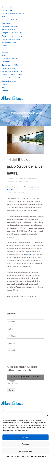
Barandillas (6, 23)
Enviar (11, 390)
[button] (47, 415)
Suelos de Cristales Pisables (11, 39)
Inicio (4, 17)
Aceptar (25, 437)
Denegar (25, 444)
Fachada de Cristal (8, 29)
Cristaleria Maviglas (32, 178)
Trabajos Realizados (9, 42)
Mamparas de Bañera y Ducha (12, 33)
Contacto (5, 52)
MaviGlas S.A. (30, 254)
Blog (3, 49)
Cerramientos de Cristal (10, 26)
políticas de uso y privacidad (19, 370)
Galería (4, 46)
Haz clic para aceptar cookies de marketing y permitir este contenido (26, 377)
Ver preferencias (25, 451)
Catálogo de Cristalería (10, 20)
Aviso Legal (42, 456)
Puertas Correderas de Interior (12, 36)
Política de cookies (12, 456)
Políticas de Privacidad (28, 456)
